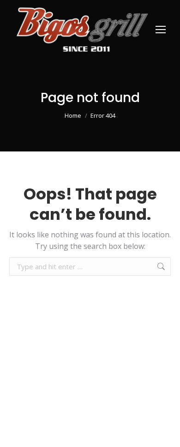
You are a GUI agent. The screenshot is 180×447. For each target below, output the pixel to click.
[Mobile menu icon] (160, 29)
